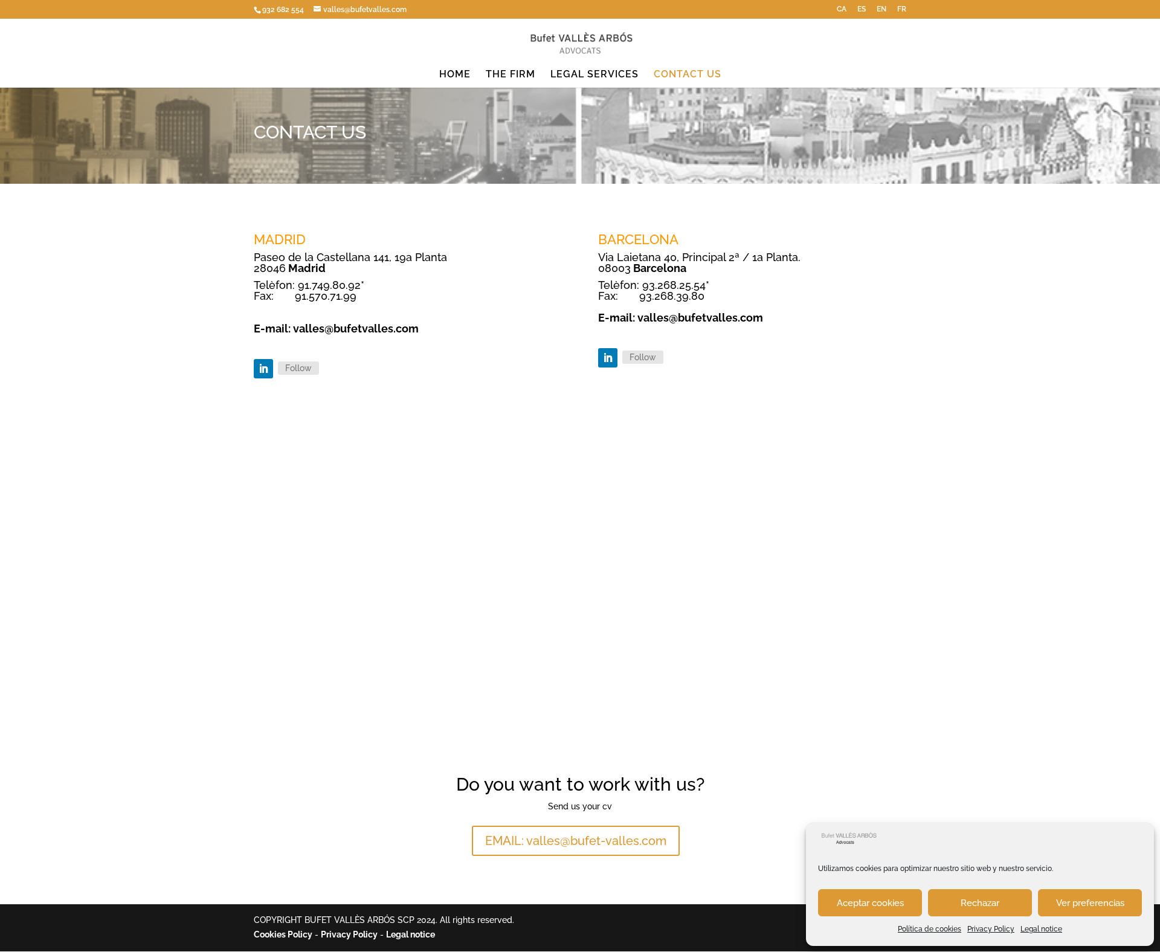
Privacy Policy (990, 929)
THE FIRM (510, 75)
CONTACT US (687, 75)
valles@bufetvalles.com (356, 328)
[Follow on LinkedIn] (263, 368)
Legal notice (1041, 929)
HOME (455, 75)
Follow (298, 368)
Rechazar (980, 903)
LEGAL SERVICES (594, 75)
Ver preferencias (1090, 903)
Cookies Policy (283, 934)
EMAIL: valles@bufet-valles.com (575, 841)
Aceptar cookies (870, 903)
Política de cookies (929, 929)
